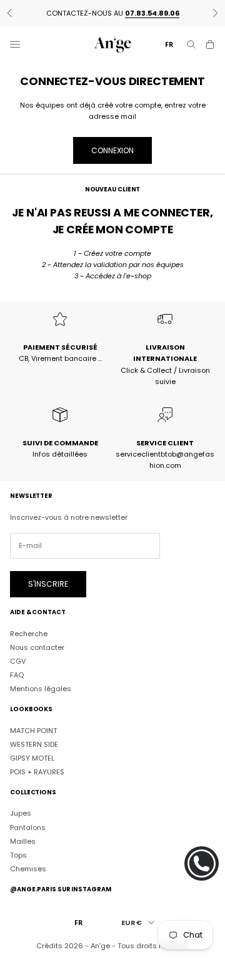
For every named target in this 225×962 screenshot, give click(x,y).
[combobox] (169, 45)
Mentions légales (40, 689)
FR (169, 44)
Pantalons (28, 828)
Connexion (112, 150)
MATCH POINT (33, 731)
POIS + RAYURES (37, 772)
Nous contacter (37, 647)
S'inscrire (48, 584)
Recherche (29, 634)
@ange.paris (33, 889)
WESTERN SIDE (34, 744)
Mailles (23, 841)
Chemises (28, 869)
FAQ (17, 675)
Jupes (20, 813)
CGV (18, 661)
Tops (18, 855)
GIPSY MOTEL (32, 758)
